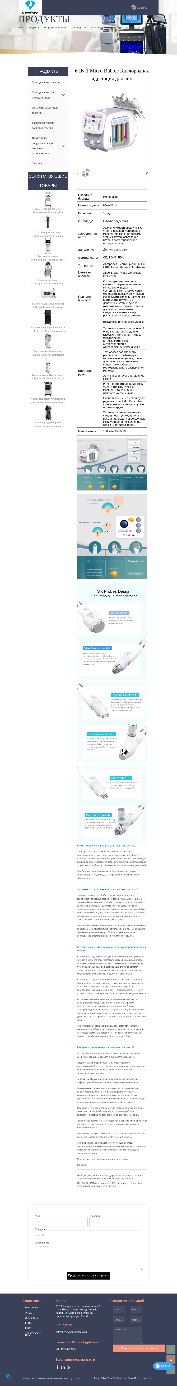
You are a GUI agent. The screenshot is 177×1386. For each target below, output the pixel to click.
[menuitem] (81, 7)
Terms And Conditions (117, 1378)
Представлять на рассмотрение (88, 1275)
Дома (21, 27)
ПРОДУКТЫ (33, 27)
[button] (81, 7)
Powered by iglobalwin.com (139, 1378)
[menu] (81, 7)
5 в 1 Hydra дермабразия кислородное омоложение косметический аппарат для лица (109, 1177)
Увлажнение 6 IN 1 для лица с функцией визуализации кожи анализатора (109, 1184)
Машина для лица (79, 27)
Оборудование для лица (55, 27)
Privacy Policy (100, 1378)
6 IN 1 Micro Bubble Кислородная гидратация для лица (119, 27)
